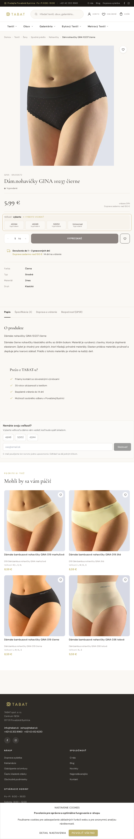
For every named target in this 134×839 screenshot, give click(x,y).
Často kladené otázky (15, 773)
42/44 (32, 437)
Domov (7, 37)
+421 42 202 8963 (69, 3)
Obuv (26, 26)
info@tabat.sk (11, 727)
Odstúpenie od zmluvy (15, 768)
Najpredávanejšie (79, 773)
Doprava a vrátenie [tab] (46, 312)
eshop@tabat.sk (29, 727)
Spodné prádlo (38, 37)
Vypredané (74, 238)
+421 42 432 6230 (33, 731)
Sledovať (122, 446)
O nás (90, 3)
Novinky (74, 768)
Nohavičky (54, 37)
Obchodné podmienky (15, 779)
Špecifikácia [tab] (23, 312)
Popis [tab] (7, 312)
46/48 (8, 437)
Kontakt (74, 779)
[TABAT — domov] (15, 14)
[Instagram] (128, 3)
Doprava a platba (111, 3)
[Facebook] (124, 3)
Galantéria (46, 26)
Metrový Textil (97, 26)
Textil (10, 26)
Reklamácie (10, 763)
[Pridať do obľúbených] (123, 49)
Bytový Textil (70, 26)
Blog (98, 3)
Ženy (25, 37)
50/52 (20, 437)
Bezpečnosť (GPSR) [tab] (71, 312)
